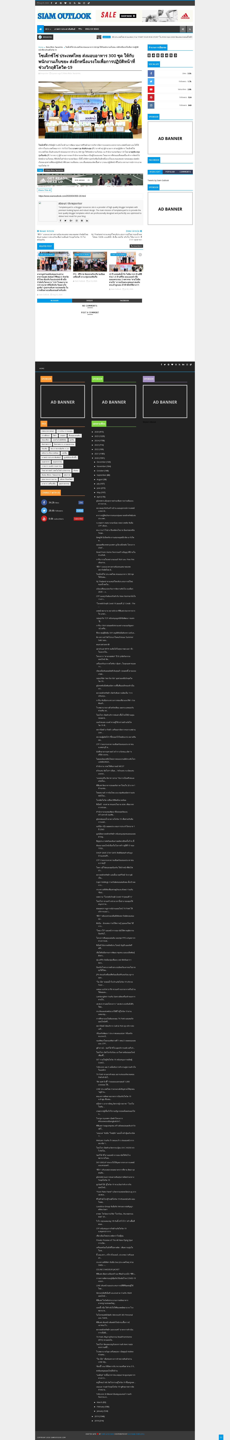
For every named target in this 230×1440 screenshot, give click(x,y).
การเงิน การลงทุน (65, 431)
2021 (97, 453)
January (100, 1411)
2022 (97, 449)
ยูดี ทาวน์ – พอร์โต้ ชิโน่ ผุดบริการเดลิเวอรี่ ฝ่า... (115, 1048)
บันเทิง (44, 449)
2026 (97, 432)
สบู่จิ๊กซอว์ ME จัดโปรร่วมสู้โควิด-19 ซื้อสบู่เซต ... (116, 1382)
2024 (97, 440)
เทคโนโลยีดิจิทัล (59, 440)
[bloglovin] (65, 3)
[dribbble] (70, 3)
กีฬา (55, 436)
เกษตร (62, 436)
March (100, 1402)
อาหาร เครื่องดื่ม (49, 484)
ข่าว (47, 29)
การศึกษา (46, 436)
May (99, 492)
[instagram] (84, 3)
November (101, 466)
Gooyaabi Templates (136, 1434)
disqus (90, 300)
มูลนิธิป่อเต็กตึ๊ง (70, 458)
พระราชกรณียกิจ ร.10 (60, 449)
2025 (97, 436)
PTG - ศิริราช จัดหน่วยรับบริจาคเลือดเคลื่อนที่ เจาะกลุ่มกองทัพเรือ (89, 275)
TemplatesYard (107, 1434)
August (100, 479)
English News (92, 29)
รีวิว (80, 29)
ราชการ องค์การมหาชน (52, 466)
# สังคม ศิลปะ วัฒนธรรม (54, 170)
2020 (97, 458)
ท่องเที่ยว (46, 440)
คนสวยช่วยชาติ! (103, 644)
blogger (54, 300)
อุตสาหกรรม (64, 484)
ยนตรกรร (46, 462)
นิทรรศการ (46, 444)
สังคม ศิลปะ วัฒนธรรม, (72, 73)
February (101, 1406)
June (99, 488)
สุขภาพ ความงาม (49, 479)
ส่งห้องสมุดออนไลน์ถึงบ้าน (107, 1370)
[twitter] (56, 3)
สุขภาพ (67, 475)
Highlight (155, 172)
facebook (124, 300)
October (100, 470)
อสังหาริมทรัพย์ (66, 479)
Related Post (45, 246)
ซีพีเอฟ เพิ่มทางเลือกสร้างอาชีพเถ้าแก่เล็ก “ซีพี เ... (116, 1274)
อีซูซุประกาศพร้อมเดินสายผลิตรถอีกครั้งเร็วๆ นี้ (115, 841)
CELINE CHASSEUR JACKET (108, 1269)
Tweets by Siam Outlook (158, 180)
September (102, 475)
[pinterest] (61, 3)
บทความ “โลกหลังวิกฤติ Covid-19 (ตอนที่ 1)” (114, 897)
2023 (97, 445)
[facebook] (51, 3)
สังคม (76, 471)
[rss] (75, 3)
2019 (97, 1416)
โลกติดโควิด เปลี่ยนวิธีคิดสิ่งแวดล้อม (111, 800)
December (101, 462)
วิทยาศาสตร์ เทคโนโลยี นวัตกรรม (56, 471)
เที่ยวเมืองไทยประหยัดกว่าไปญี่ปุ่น (110, 1235)
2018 (97, 1420)
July (98, 483)
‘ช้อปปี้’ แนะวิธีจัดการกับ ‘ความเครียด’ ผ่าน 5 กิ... (115, 1366)
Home (40, 47)
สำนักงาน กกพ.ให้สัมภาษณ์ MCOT (110, 766)
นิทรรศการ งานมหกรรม (64, 444)
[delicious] (89, 3)
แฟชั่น (64, 453)
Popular (170, 172)
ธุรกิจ (72, 440)
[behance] (79, 3)
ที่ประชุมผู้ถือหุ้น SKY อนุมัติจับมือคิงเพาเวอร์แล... (115, 633)
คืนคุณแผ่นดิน (75, 436)
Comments (185, 172)
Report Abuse (149, 422)
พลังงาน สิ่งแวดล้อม (50, 453)
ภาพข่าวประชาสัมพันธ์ (64, 29)
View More (137, 246)
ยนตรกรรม (76, 37)
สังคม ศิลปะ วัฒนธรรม (54, 47)
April (99, 497)
